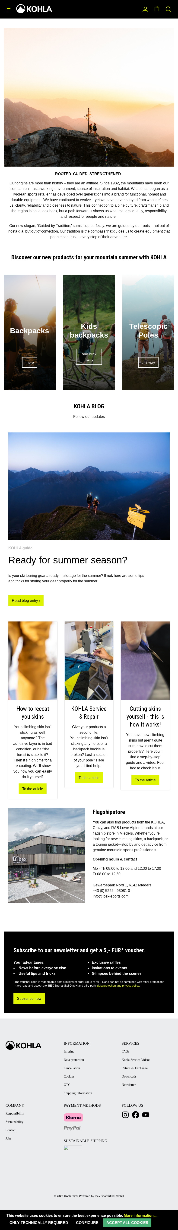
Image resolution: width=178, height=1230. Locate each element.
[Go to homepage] (33, 8)
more (29, 362)
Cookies (69, 1076)
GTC (67, 1085)
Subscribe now (29, 998)
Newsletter (129, 1085)
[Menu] (9, 8)
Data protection (74, 1060)
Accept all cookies (127, 1223)
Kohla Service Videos (136, 1060)
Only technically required (39, 1223)
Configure (87, 1223)
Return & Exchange (135, 1068)
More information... (140, 1216)
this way (148, 362)
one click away (89, 357)
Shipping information (78, 1093)
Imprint (69, 1051)
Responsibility (15, 1113)
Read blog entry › (26, 601)
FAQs (125, 1051)
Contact (11, 1130)
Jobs (8, 1138)
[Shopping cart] (157, 9)
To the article (32, 789)
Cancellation (72, 1068)
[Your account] (145, 9)
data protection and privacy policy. (118, 985)
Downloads (129, 1076)
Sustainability (14, 1122)
